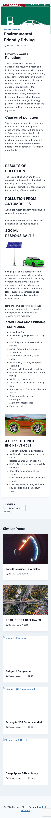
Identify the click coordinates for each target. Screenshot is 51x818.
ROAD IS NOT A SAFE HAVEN (23, 620)
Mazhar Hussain (14, 676)
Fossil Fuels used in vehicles (12, 508)
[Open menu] (45, 5)
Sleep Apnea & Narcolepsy (22, 773)
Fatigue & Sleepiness (18, 671)
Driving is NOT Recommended (24, 722)
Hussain (9, 46)
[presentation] (25, 549)
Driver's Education (12, 29)
